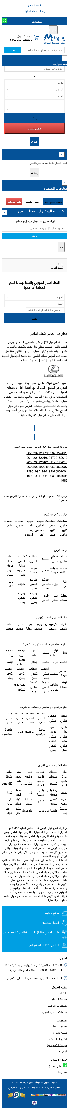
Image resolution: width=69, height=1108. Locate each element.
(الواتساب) (55, 1065)
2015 (36, 457)
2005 (50, 466)
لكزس (60, 263)
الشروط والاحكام (58, 1038)
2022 (43, 453)
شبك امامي (56, 267)
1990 (29, 475)
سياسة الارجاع (59, 999)
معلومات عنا (60, 1026)
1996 (29, 471)
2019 (64, 457)
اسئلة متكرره (60, 1032)
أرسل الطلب (32, 201)
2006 (57, 466)
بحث (12, 50)
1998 (43, 471)
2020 (29, 453)
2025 (64, 453)
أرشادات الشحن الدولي (54, 1011)
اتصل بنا (62, 1072)
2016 (43, 457)
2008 (29, 462)
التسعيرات (37, 21)
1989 (64, 480)
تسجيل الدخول (18, 30)
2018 (57, 457)
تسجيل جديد (36, 30)
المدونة (63, 1051)
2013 (64, 462)
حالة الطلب (61, 992)
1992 (43, 475)
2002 (29, 466)
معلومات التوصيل (57, 1005)
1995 (64, 475)
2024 (57, 453)
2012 (57, 462)
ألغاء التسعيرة (14, 201)
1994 (57, 475)
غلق (61, 247)
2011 (50, 462)
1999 (50, 471)
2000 (57, 471)
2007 (64, 466)
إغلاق (34, 141)
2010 (43, 462)
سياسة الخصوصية (57, 1045)
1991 (36, 475)
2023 (50, 453)
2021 (36, 453)
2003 (36, 466)
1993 (50, 475)
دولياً (64, 936)
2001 (64, 471)
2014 (29, 457)
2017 (50, 457)
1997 (36, 471)
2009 (36, 462)
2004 (43, 466)
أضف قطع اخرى (53, 201)
